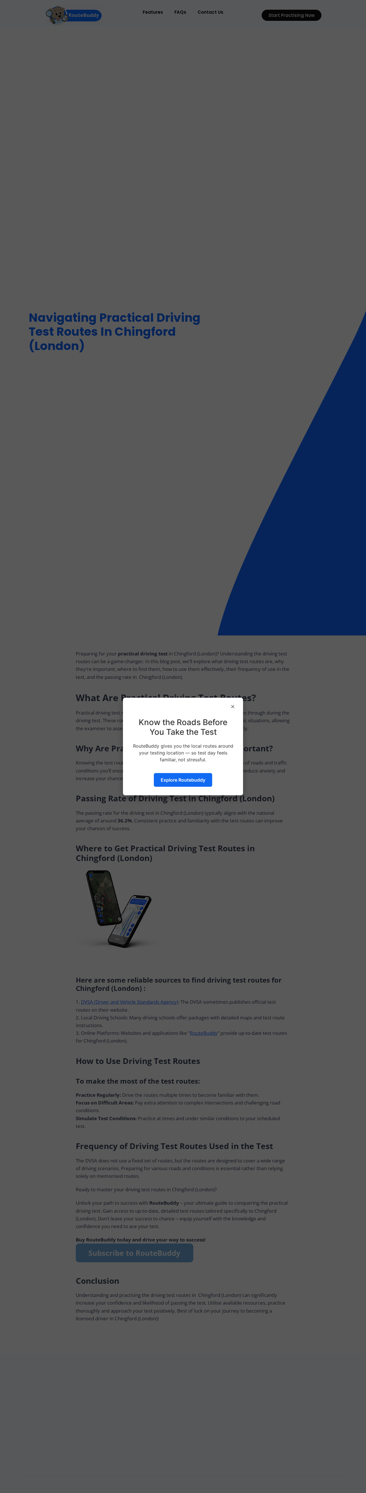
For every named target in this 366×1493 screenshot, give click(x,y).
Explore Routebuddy (183, 780)
